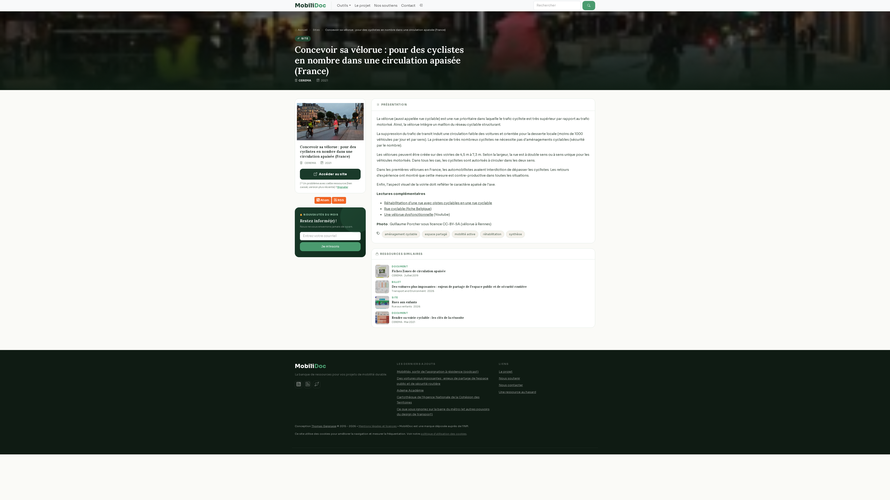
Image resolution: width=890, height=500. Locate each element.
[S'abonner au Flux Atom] (298, 384)
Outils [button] (342, 5)
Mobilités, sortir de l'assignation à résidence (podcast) (438, 372)
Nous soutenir (509, 378)
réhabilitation (492, 234)
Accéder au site (333, 174)
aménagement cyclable (401, 234)
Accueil (302, 29)
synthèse (515, 234)
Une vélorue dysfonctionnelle (408, 214)
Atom (324, 200)
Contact (408, 5)
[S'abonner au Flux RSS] (307, 384)
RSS (340, 200)
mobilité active (465, 234)
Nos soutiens (385, 5)
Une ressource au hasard (517, 392)
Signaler (342, 187)
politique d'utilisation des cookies (444, 433)
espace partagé (436, 234)
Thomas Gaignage (324, 426)
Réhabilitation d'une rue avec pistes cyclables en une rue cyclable (438, 203)
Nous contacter (511, 385)
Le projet (362, 5)
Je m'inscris (330, 246)
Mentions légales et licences (378, 426)
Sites (316, 29)
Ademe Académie (410, 390)
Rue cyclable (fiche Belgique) (408, 209)
